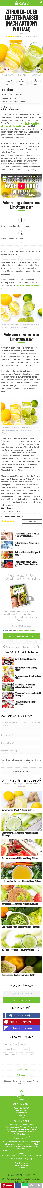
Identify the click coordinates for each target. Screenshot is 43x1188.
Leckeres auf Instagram (21, 1028)
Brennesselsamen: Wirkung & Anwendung (21, 1127)
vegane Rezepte (11, 1049)
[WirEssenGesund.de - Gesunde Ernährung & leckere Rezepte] (21, 2)
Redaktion (21, 1115)
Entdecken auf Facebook (19, 1015)
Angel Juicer (9, 1054)
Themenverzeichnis (21, 1165)
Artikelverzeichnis (21, 1163)
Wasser (25, 1049)
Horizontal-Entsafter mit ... (12, 511)
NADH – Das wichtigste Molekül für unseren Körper (21, 1142)
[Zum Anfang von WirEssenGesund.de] (21, 1091)
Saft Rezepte (20, 33)
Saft (32, 1054)
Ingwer (23, 1044)
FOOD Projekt (21, 1110)
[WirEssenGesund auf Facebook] (41, 2)
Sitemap (21, 1168)
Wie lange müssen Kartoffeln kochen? (21, 1132)
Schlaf (5, 1151)
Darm (21, 1153)
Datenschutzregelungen (25, 630)
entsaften (22, 1054)
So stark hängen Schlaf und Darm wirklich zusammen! (21, 1155)
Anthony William (10, 1044)
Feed (21, 1170)
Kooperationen (21, 1113)
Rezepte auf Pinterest (20, 1022)
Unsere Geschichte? (21, 1108)
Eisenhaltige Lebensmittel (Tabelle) (21, 1125)
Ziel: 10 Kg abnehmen (21, 1134)
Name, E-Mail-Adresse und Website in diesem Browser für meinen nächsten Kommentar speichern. (21, 761)
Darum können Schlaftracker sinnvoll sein (25, 1151)
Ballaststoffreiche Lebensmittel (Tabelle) (21, 1129)
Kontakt (21, 1117)
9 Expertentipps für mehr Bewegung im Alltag (21, 1144)
